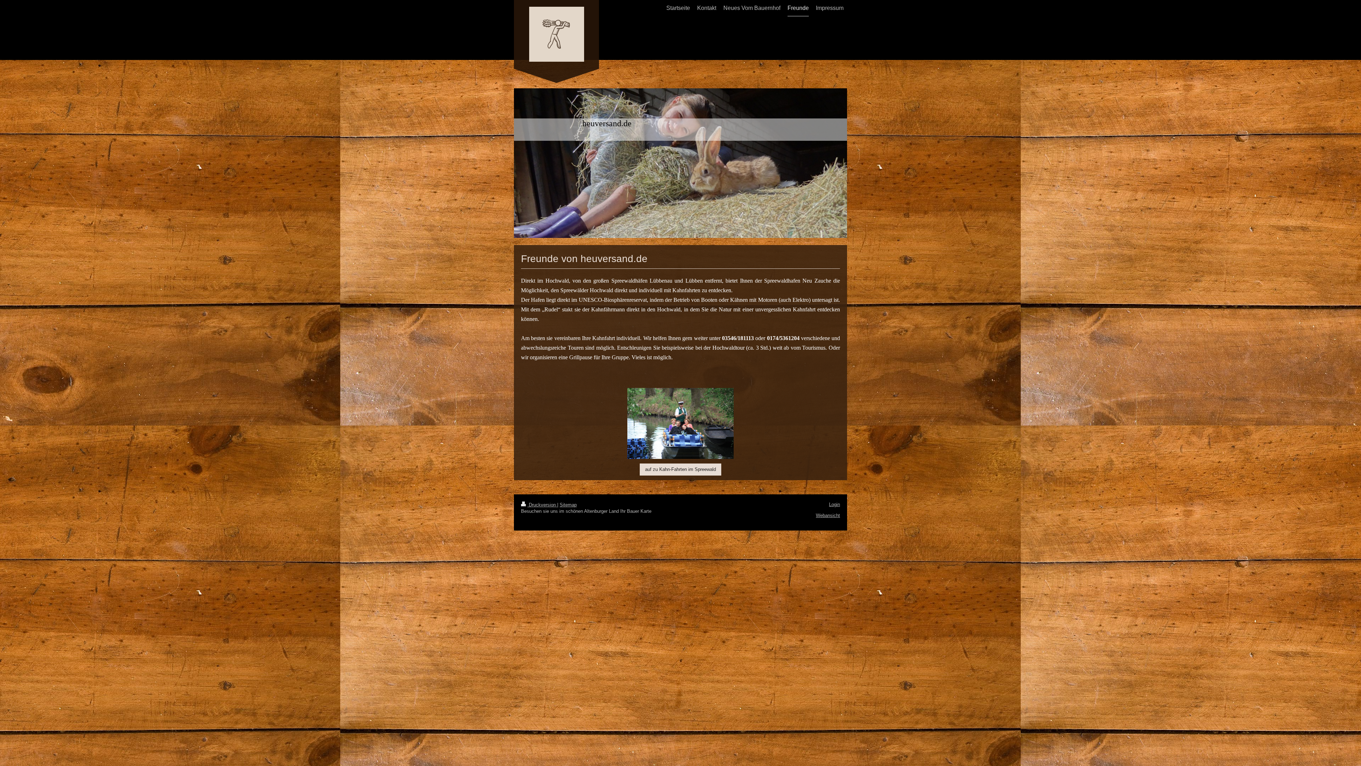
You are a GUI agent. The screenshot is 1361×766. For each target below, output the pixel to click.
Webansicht (828, 515)
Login (834, 504)
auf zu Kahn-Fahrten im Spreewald (680, 469)
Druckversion (542, 504)
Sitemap (568, 504)
